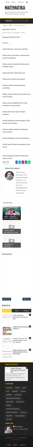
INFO (23, 32)
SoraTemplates (15, 437)
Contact (21, 2)
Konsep (23, 391)
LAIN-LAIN (18, 394)
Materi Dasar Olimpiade (13, 398)
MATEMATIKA (15, 8)
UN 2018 (8, 419)
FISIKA (17, 387)
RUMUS (8, 405)
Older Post (27, 299)
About (14, 2)
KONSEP (9, 394)
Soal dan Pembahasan (13, 408)
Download (9, 387)
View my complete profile (20, 429)
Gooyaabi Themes (16, 439)
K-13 (7, 391)
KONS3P (15, 391)
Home (7, 2)
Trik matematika (20, 415)
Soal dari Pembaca (11, 412)
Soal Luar (23, 412)
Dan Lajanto (19, 426)
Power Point (19, 401)
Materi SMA (9, 401)
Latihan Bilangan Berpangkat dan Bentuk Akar (18, 370)
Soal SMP (9, 415)
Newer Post (6, 299)
